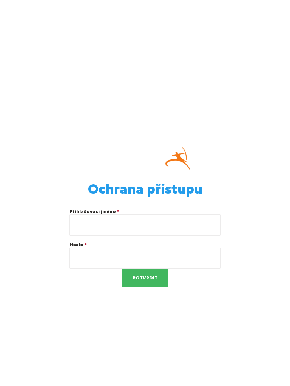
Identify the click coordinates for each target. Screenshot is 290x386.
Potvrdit (145, 277)
